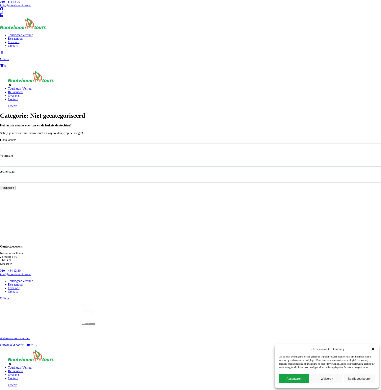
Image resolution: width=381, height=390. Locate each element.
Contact (13, 45)
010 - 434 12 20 (10, 1)
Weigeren (327, 378)
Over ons (13, 42)
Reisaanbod (15, 38)
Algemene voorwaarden (15, 338)
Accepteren (294, 378)
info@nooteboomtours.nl (15, 5)
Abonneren (8, 187)
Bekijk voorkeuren (359, 378)
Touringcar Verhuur (20, 35)
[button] (373, 349)
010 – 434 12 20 (10, 270)
